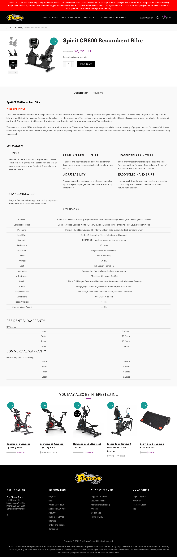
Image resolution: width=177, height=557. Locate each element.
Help (134, 509)
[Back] (8, 28)
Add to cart (86, 64)
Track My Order (139, 505)
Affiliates (94, 509)
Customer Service (56, 517)
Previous (10, 72)
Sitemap (52, 521)
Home (19, 28)
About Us (53, 513)
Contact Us (53, 529)
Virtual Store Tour (56, 505)
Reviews (98, 92)
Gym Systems (58, 18)
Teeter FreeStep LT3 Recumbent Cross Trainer (119, 448)
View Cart (137, 501)
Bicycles (120, 18)
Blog (50, 501)
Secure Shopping (98, 501)
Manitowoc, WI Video (58, 509)
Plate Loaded (74, 18)
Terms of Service (98, 517)
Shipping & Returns (99, 497)
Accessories (106, 18)
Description (81, 92)
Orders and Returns (57, 525)
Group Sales (96, 513)
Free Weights (90, 18)
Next (15, 72)
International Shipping (100, 505)
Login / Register (146, 18)
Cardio (45, 18)
